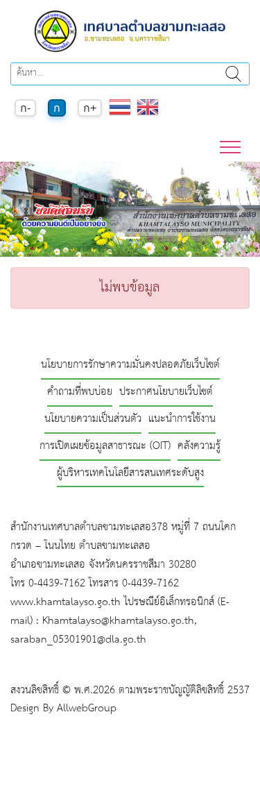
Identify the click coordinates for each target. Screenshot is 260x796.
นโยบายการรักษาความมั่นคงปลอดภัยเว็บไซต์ (130, 365)
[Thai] (120, 114)
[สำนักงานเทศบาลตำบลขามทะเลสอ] (130, 31)
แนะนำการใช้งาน (182, 419)
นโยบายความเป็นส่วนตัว (92, 419)
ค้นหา (233, 74)
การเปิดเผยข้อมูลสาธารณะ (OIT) (105, 446)
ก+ (89, 108)
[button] (19, 209)
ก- (25, 108)
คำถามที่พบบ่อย (79, 392)
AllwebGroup (86, 708)
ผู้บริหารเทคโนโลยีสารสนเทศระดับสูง (130, 473)
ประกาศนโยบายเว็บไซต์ (166, 392)
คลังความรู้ (198, 446)
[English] (148, 114)
